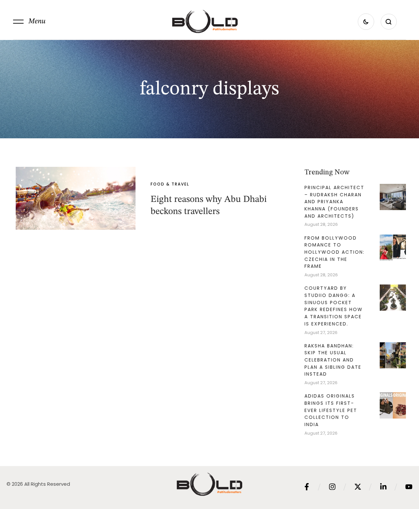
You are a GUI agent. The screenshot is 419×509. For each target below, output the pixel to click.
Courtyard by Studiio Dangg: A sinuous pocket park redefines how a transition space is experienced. (333, 306)
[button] (29, 21)
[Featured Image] (75, 198)
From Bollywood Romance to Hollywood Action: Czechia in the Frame (334, 252)
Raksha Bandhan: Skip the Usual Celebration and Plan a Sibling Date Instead (332, 360)
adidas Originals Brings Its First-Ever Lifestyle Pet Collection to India (330, 410)
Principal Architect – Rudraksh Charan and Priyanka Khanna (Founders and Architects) (334, 201)
